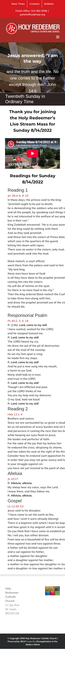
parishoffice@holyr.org (32, 14)
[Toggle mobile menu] (58, 37)
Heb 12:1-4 (15, 414)
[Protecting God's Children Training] (52, 588)
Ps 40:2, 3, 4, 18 (18, 321)
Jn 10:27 (13, 479)
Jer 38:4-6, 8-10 (18, 195)
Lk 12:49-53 (16, 506)
